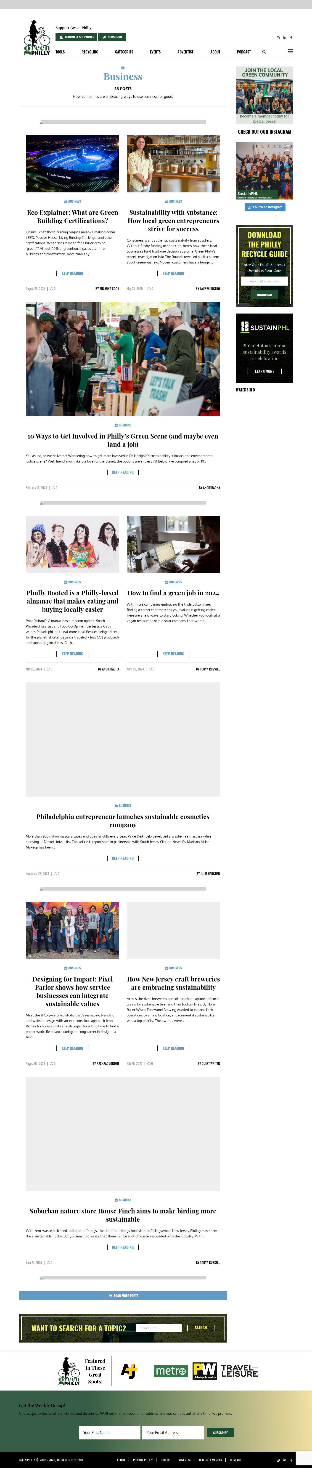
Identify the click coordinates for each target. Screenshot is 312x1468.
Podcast (244, 52)
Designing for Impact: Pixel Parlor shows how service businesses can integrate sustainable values (72, 991)
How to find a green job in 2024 (173, 592)
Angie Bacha (211, 487)
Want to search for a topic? (79, 1328)
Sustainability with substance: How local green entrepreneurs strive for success (173, 220)
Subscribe (114, 37)
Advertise (185, 52)
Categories (124, 52)
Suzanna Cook (109, 288)
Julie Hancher (210, 873)
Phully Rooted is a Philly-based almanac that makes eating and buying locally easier (72, 600)
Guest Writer (211, 1063)
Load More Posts (125, 1295)
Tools (60, 52)
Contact (235, 1460)
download (264, 295)
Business (74, 201)
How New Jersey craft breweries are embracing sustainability (173, 983)
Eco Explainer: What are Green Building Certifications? (72, 216)
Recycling (90, 52)
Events (155, 52)
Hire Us (165, 1460)
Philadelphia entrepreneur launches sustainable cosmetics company (122, 820)
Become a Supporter (79, 37)
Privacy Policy (143, 1460)
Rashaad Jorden (108, 1063)
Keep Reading (72, 273)
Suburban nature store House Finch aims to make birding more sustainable (123, 1215)
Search (201, 1327)
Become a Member (210, 1460)
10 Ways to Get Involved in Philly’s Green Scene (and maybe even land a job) (123, 440)
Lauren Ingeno (210, 288)
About (215, 52)
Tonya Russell (210, 669)
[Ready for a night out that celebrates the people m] (264, 170)
